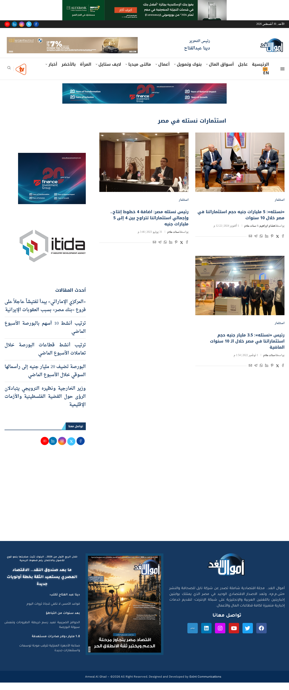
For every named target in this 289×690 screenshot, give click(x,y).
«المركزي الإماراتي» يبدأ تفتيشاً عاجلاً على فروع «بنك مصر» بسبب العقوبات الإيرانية (45, 313)
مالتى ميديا (139, 71)
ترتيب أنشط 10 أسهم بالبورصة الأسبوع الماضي (45, 334)
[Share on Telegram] (255, 244)
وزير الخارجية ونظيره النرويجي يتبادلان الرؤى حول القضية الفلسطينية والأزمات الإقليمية (45, 404)
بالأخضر (68, 71)
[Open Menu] (282, 76)
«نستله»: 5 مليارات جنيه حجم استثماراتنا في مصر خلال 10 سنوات (241, 222)
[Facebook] (36, 24)
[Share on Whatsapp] (261, 244)
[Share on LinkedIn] (266, 244)
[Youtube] (7, 24)
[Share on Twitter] (277, 244)
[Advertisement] (144, 505)
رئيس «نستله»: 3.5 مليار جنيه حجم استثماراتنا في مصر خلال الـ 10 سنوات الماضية (247, 349)
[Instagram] (21, 24)
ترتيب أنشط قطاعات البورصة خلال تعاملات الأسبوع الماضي (45, 356)
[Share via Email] (250, 244)
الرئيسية (260, 71)
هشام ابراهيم (267, 233)
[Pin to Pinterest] (272, 244)
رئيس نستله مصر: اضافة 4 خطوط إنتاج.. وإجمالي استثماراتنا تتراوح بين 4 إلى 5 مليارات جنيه (149, 225)
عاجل (243, 71)
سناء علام (250, 233)
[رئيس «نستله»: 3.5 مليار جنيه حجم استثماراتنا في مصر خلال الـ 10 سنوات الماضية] (239, 292)
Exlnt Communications (205, 683)
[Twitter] (29, 24)
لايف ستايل (109, 71)
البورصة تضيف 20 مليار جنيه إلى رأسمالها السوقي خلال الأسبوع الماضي (45, 378)
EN (266, 80)
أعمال (164, 71)
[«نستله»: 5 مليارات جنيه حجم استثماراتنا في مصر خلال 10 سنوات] (239, 169)
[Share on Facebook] (282, 244)
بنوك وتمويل (189, 71)
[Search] (9, 76)
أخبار (52, 71)
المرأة (85, 71)
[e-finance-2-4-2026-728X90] (144, 95)
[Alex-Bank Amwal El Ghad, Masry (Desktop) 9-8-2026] (144, 4)
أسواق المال (221, 71)
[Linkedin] (14, 24)
